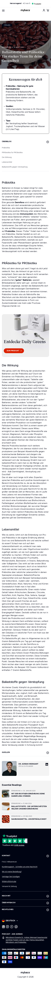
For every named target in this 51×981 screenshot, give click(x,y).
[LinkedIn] (3, 926)
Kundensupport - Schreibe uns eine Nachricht (19, 867)
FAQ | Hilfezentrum (9, 862)
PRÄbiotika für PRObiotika (12, 152)
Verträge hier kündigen (11, 876)
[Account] (43, 10)
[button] (48, 10)
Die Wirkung (7, 157)
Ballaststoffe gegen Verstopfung (15, 167)
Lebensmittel (7, 162)
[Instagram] (7, 926)
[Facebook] (11, 926)
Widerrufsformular (9, 881)
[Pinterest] (16, 926)
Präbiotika (6, 148)
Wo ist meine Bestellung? (12, 872)
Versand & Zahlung (9, 886)
